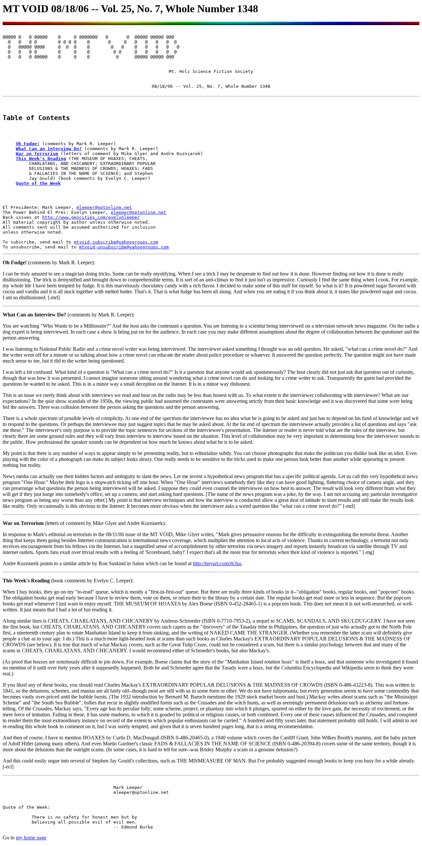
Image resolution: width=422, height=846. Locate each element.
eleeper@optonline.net (138, 212)
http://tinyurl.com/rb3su (217, 563)
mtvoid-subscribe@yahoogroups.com (116, 242)
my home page (31, 837)
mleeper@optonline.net (104, 207)
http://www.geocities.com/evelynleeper (91, 217)
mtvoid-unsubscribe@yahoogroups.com (124, 246)
